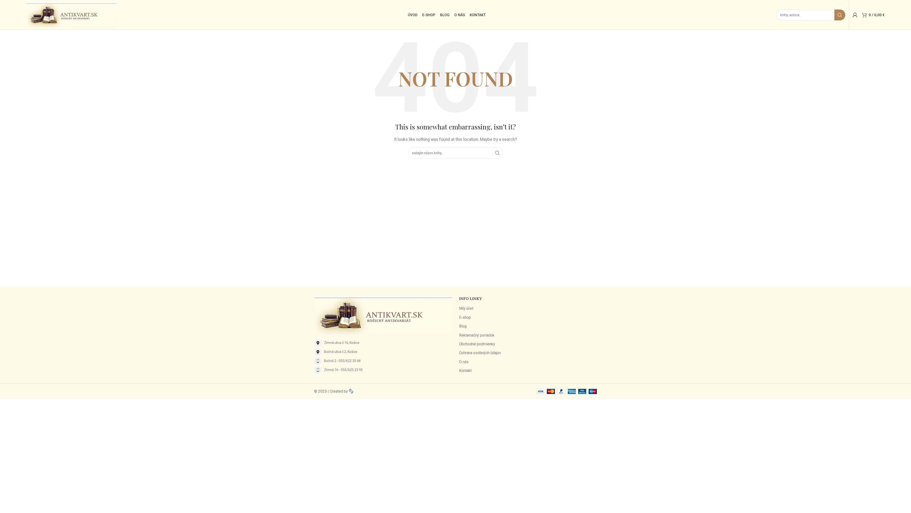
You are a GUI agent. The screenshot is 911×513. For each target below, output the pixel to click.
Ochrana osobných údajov (480, 353)
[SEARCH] (839, 15)
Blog (463, 326)
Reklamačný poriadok (476, 335)
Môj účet (466, 308)
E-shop (465, 317)
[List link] (383, 343)
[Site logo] (71, 14)
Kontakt (465, 370)
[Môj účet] (855, 15)
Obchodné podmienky (477, 344)
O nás (464, 362)
